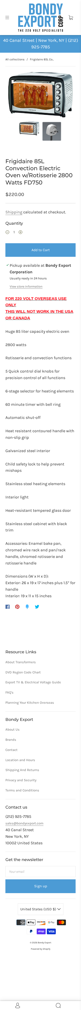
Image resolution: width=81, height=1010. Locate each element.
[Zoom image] (40, 95)
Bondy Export (44, 942)
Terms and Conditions (22, 790)
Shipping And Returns (22, 770)
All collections (15, 59)
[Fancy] (27, 607)
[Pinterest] (17, 607)
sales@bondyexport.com (24, 823)
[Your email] (40, 871)
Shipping (13, 212)
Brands (10, 740)
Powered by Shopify (40, 949)
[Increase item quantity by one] (20, 233)
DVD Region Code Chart (23, 672)
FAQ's (9, 692)
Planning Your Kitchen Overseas (29, 703)
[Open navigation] (10, 17)
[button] (14, 95)
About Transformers (20, 662)
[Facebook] (7, 607)
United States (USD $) (38, 909)
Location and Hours (20, 760)
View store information (26, 286)
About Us (12, 729)
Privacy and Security (20, 780)
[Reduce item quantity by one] (7, 233)
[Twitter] (37, 607)
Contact (11, 750)
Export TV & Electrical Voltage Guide (33, 682)
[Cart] (71, 18)
